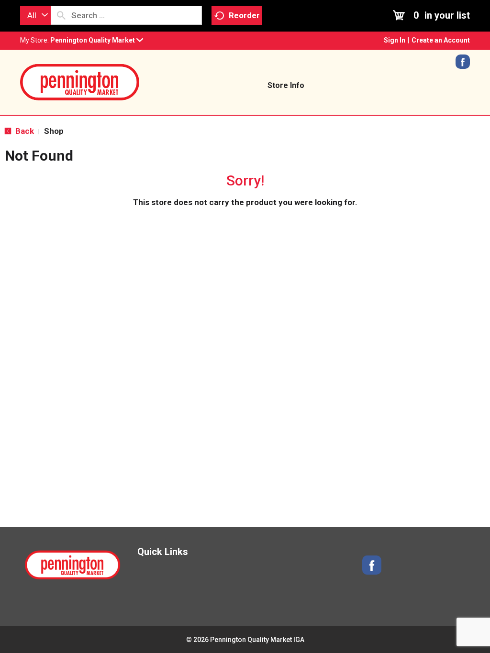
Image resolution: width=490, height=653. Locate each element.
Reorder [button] (244, 15)
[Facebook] (463, 65)
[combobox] (35, 15)
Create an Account (441, 40)
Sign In (394, 40)
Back (23, 131)
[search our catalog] (61, 15)
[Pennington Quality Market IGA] (80, 81)
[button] (96, 40)
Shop (54, 131)
